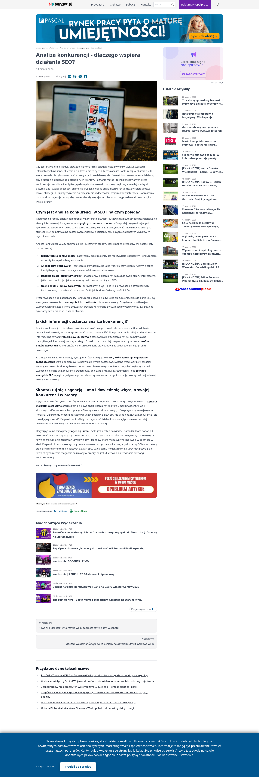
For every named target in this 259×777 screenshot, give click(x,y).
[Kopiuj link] (69, 76)
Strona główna (42, 48)
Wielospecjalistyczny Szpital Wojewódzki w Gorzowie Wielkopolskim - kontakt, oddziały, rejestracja (97, 681)
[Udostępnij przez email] (75, 76)
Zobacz (130, 4)
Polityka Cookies (45, 766)
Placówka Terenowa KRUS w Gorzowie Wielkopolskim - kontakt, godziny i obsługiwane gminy (94, 675)
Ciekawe (115, 4)
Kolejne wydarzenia (141, 609)
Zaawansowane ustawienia (175, 755)
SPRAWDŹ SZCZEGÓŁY (193, 74)
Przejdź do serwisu (78, 767)
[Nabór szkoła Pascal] (129, 28)
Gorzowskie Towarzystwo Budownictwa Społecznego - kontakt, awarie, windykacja (88, 702)
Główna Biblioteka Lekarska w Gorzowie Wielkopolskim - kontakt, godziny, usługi (87, 708)
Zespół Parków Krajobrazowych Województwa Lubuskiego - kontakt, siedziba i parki (89, 686)
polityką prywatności (141, 755)
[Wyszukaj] (172, 4)
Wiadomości (53, 48)
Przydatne (97, 4)
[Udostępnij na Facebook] (85, 76)
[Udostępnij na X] (80, 76)
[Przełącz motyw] (218, 4)
